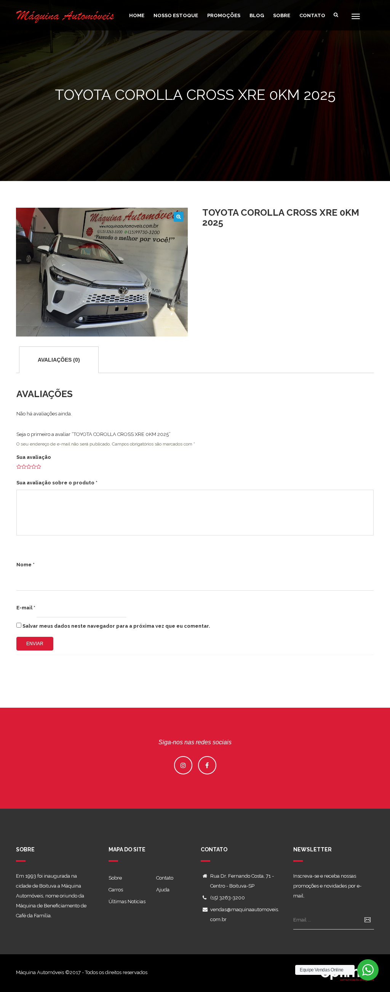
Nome (25, 564)
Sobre (281, 15)
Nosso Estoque (175, 15)
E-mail (25, 608)
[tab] (59, 359)
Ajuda (162, 890)
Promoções (223, 15)
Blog (256, 15)
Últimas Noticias (127, 901)
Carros (116, 890)
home (136, 15)
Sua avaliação (33, 457)
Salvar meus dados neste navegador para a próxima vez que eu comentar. (116, 626)
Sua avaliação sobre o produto (57, 483)
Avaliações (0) (59, 360)
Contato (312, 15)
